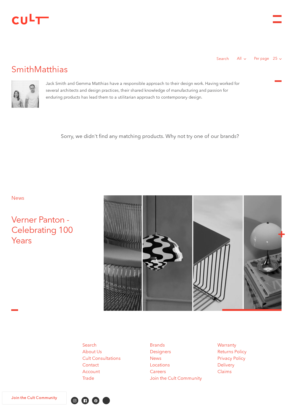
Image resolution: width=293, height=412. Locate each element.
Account (91, 372)
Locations (160, 365)
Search (223, 59)
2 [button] (192, 310)
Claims (224, 372)
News (17, 198)
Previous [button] (14, 307)
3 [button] (252, 310)
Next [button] (281, 234)
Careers (158, 372)
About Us (92, 352)
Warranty (226, 345)
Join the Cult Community (176, 378)
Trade (88, 378)
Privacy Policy (231, 358)
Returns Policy (232, 352)
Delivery (225, 365)
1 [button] (133, 310)
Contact (90, 365)
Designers (160, 352)
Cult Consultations (101, 358)
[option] (51, 231)
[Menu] (277, 19)
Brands (157, 345)
